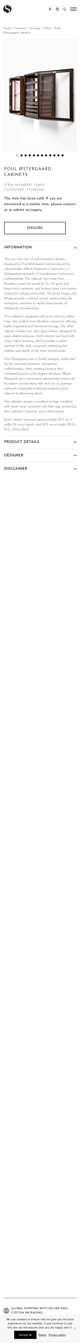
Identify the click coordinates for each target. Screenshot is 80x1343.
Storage (35, 28)
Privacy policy (57, 1334)
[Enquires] (57, 9)
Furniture (20, 28)
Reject (43, 1334)
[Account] (50, 9)
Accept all (25, 1334)
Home (7, 28)
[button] (17, 155)
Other (47, 28)
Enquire (35, 228)
